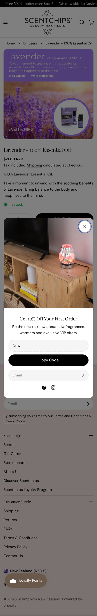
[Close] (84, 226)
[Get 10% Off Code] (83, 375)
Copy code (49, 360)
